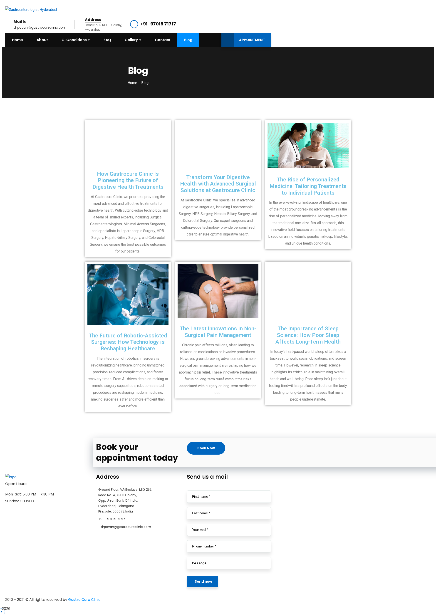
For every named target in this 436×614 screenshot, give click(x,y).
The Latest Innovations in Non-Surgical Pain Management (218, 331)
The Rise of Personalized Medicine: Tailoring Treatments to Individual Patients (308, 186)
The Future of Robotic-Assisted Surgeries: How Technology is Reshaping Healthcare (128, 342)
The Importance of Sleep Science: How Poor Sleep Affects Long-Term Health (308, 335)
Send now (203, 581)
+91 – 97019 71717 (111, 519)
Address (93, 19)
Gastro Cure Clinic (84, 599)
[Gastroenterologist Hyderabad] (31, 9)
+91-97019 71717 (158, 24)
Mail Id (20, 21)
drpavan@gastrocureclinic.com (40, 27)
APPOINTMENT (252, 39)
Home (132, 83)
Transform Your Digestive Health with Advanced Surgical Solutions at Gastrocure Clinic (218, 184)
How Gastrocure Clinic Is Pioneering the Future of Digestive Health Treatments (128, 180)
